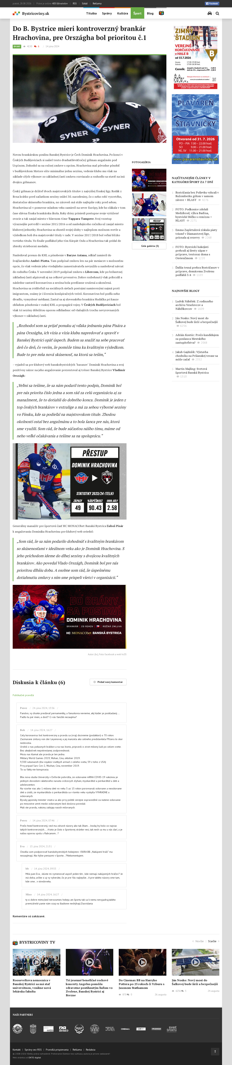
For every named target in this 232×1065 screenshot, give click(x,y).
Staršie (212, 941)
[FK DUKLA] (33, 1033)
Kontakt (16, 1049)
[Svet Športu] (172, 1033)
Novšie (199, 941)
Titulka (91, 13)
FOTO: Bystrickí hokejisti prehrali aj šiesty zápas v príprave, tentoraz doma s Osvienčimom (192, 252)
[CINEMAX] (125, 1033)
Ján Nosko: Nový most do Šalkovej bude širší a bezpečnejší (196, 320)
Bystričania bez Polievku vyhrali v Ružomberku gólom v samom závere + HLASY (197, 196)
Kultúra (122, 13)
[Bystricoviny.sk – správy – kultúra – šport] (45, 14)
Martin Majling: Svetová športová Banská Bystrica (192, 371)
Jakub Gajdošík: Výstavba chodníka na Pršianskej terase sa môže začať (196, 356)
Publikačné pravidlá (23, 695)
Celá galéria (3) (150, 246)
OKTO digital (34, 1057)
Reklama (97, 3)
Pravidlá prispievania (57, 1049)
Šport (137, 13)
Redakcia (90, 1049)
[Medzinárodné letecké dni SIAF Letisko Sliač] (79, 1033)
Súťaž (85, 3)
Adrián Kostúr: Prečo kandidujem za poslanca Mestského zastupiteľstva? (197, 339)
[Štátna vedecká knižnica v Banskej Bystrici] (95, 1033)
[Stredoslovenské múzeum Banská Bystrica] (48, 1033)
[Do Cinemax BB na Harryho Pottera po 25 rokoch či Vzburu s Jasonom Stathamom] (142, 962)
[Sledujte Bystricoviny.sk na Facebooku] (212, 3)
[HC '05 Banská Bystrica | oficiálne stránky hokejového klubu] (18, 1033)
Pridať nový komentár (110, 682)
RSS (75, 3)
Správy (107, 13)
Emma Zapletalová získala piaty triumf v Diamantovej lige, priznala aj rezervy (196, 233)
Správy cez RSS (33, 1049)
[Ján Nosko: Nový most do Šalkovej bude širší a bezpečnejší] (195, 962)
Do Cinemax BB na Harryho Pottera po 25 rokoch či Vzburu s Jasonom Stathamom (141, 984)
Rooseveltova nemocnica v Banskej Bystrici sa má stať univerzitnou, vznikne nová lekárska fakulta (32, 985)
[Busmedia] (156, 1033)
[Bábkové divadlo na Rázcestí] (110, 1033)
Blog (150, 13)
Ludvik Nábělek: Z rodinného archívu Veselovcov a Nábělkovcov (194, 305)
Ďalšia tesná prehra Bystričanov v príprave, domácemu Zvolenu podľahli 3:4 (197, 271)
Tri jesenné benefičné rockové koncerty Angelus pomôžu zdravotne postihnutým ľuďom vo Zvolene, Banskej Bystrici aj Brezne (89, 987)
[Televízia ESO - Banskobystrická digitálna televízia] (141, 1033)
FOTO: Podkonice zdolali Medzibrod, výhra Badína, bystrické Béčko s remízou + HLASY (193, 214)
